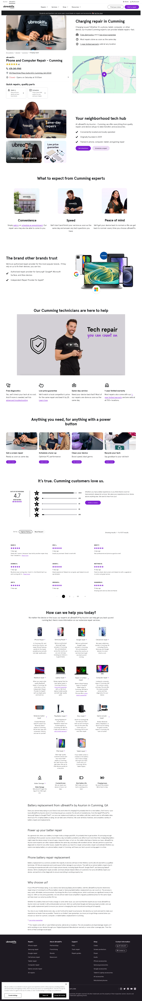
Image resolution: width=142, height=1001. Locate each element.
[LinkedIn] (135, 989)
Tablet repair (81, 751)
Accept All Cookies (59, 995)
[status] (29, 552)
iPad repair (60, 751)
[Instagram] (121, 989)
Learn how (43, 400)
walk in (16, 225)
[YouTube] (131, 989)
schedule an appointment (32, 225)
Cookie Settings (12, 995)
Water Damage (39, 783)
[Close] (66, 984)
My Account (135, 2)
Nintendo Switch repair (39, 717)
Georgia (17, 53)
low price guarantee (107, 34)
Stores (127, 2)
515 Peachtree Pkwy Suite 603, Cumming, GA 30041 (30, 73)
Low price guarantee (60, 687)
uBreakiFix (12, 2)
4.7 (19, 64)
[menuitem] (44, 6)
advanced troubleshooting (17, 400)
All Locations (10, 53)
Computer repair (101, 678)
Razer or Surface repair (80, 679)
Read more (25, 555)
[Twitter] (124, 989)
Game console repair (102, 717)
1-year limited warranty (89, 44)
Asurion (5, 2)
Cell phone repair (102, 640)
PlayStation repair (60, 716)
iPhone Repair (39, 640)
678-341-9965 (15, 68)
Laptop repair (60, 678)
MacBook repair (39, 678)
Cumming (25, 53)
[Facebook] (128, 989)
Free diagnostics (87, 34)
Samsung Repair (60, 640)
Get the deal (98, 13)
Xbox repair (81, 716)
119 (78, 596)
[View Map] (104, 74)
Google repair (80, 640)
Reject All (45, 995)
